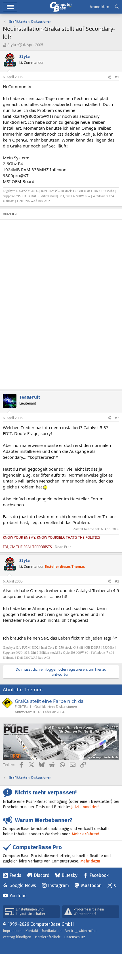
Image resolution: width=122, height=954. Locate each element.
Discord (41, 875)
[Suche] (117, 7)
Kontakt (31, 931)
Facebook (99, 875)
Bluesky (69, 875)
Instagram (58, 885)
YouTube (18, 895)
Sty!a (11, 44)
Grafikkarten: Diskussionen (55, 706)
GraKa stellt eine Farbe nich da (49, 701)
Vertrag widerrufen (80, 931)
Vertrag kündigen (17, 937)
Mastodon (91, 885)
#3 (117, 581)
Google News (22, 885)
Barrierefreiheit (47, 937)
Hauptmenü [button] (10, 7)
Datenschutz (74, 937)
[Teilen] (109, 77)
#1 (117, 77)
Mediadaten (52, 931)
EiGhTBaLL (23, 706)
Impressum (12, 931)
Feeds (15, 875)
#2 (117, 418)
